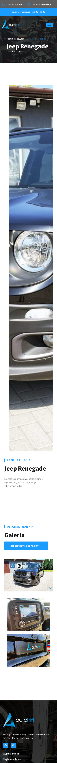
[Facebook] (5, 745)
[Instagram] (13, 745)
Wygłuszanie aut (11, 753)
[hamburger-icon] (49, 25)
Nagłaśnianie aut (12, 759)
